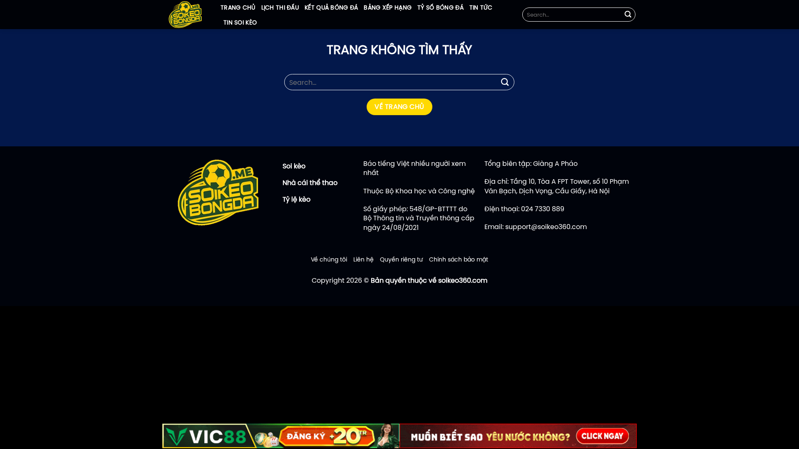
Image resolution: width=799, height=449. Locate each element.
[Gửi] (628, 14)
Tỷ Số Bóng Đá (440, 7)
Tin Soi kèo (240, 22)
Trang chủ (238, 7)
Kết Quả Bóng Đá (331, 7)
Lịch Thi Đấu (280, 7)
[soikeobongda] (185, 14)
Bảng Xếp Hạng (388, 7)
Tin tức (480, 7)
